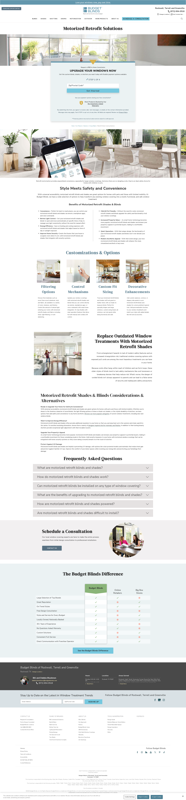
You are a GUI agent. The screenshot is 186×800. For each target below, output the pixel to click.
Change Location (37, 672)
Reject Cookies (143, 797)
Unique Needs (92, 126)
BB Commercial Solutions (56, 719)
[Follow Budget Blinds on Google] (159, 700)
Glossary (110, 729)
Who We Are (81, 719)
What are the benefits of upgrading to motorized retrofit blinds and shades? (89, 495)
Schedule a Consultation (136, 19)
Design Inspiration (113, 727)
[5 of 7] (94, 173)
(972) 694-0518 (177, 11)
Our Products (79, 126)
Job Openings (82, 740)
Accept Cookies (156, 797)
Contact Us (52, 548)
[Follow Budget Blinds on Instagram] (164, 700)
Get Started (93, 91)
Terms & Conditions (25, 754)
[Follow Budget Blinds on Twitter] (155, 752)
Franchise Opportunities (11, 8)
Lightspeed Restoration (55, 729)
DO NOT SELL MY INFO (26, 760)
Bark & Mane (52, 722)
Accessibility (23, 757)
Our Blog (140, 716)
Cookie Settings (130, 797)
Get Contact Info (178, 14)
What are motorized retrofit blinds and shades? (70, 468)
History (80, 724)
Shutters (53, 19)
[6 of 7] (96, 173)
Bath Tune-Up (53, 724)
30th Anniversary (83, 729)
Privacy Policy (123, 112)
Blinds (34, 19)
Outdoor (88, 19)
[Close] (183, 796)
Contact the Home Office (27, 729)
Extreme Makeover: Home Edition (116, 722)
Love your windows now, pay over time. (93, 2)
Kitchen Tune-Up (53, 727)
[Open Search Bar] (182, 19)
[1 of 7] (87, 173)
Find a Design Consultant (27, 722)
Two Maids (52, 737)
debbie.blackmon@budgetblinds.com (44, 680)
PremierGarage (53, 732)
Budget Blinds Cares (84, 727)
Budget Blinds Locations (27, 724)
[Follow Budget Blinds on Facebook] (155, 700)
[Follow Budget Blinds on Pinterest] (159, 752)
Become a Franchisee (84, 737)
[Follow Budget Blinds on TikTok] (164, 752)
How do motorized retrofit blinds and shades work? (72, 477)
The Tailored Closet (54, 734)
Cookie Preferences (25, 763)
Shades (43, 19)
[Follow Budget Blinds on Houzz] (146, 752)
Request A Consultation (26, 719)
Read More (90, 684)
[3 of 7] (91, 173)
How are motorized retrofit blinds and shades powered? (76, 504)
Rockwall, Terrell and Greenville (169, 8)
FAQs (109, 732)
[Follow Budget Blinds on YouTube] (150, 752)
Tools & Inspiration (115, 716)
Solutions (86, 126)
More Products (101, 19)
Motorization (75, 19)
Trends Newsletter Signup (114, 724)
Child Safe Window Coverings (86, 732)
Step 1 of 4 (94, 79)
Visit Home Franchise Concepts (57, 740)
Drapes (63, 19)
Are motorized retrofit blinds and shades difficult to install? (78, 513)
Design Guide (111, 719)
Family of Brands (56, 716)
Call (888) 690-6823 (25, 727)
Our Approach (82, 722)
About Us (115, 19)
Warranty (80, 734)
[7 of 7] (98, 173)
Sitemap (22, 748)
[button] (163, 14)
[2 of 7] (89, 173)
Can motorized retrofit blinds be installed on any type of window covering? (88, 486)
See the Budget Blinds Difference (93, 650)
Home (72, 126)
